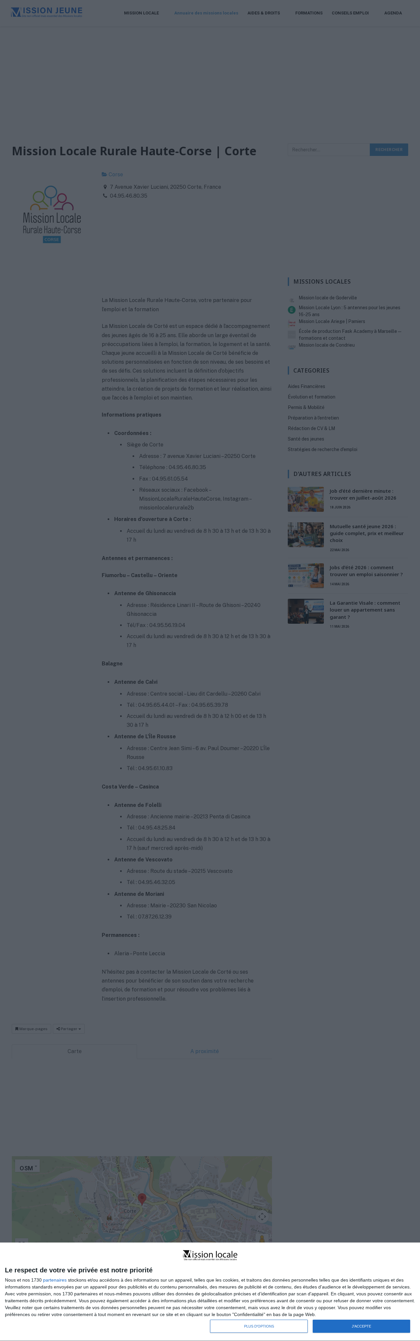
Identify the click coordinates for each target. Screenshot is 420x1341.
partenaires (55, 1280)
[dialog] (210, 1292)
